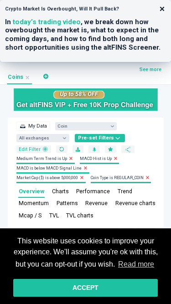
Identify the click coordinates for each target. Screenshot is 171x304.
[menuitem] (33, 126)
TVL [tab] (54, 215)
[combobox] (83, 126)
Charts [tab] (60, 191)
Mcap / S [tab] (30, 215)
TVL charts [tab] (79, 215)
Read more (136, 264)
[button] (45, 76)
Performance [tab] (93, 191)
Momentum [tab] (34, 203)
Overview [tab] (31, 191)
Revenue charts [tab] (135, 203)
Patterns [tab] (67, 203)
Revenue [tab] (96, 203)
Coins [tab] (15, 77)
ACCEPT (85, 287)
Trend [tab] (125, 191)
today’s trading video (47, 22)
